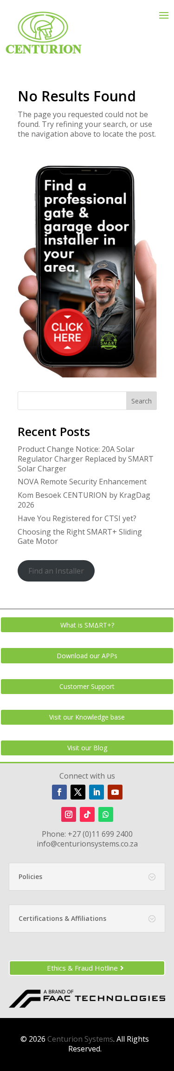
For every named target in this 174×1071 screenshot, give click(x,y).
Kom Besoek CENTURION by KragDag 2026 (84, 500)
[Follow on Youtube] (115, 792)
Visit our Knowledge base (87, 717)
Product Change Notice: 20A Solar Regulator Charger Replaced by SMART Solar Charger (86, 459)
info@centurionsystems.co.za (87, 844)
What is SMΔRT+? (87, 625)
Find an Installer (56, 571)
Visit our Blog (87, 747)
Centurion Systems (80, 1039)
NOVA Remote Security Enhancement (82, 481)
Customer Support (87, 686)
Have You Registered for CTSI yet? (77, 518)
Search (141, 401)
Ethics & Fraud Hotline (82, 967)
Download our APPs (87, 655)
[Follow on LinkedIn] (96, 792)
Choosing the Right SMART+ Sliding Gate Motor (80, 537)
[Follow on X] (78, 792)
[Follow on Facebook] (59, 792)
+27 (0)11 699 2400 (100, 834)
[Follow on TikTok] (87, 814)
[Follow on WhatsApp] (105, 814)
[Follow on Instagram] (68, 814)
